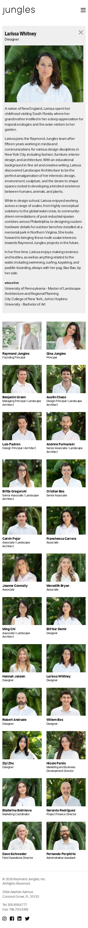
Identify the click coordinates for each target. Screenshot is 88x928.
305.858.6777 (17, 905)
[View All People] (81, 32)
